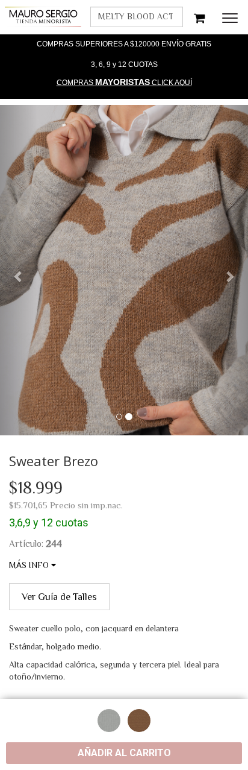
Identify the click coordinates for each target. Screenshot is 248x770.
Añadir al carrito (124, 753)
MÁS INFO (30, 565)
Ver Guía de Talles (59, 596)
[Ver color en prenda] (109, 720)
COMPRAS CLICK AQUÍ (124, 82)
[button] (18, 270)
